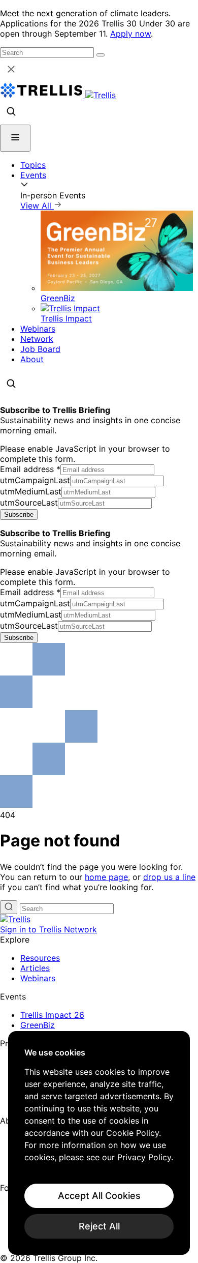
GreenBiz (37, 1025)
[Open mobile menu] (15, 138)
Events (33, 175)
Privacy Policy (144, 1157)
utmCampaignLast (35, 480)
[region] (99, 1143)
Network (36, 339)
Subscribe (19, 514)
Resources (40, 958)
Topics (33, 165)
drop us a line (169, 877)
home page (106, 877)
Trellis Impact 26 (52, 1015)
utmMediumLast (30, 491)
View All (37, 205)
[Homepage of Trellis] (15, 919)
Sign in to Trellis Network (48, 929)
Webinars (37, 329)
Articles (35, 968)
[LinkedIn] (6, 1200)
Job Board (40, 349)
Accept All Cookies (99, 1195)
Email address (30, 469)
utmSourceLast (29, 502)
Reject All (99, 1226)
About (32, 359)
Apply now (130, 33)
